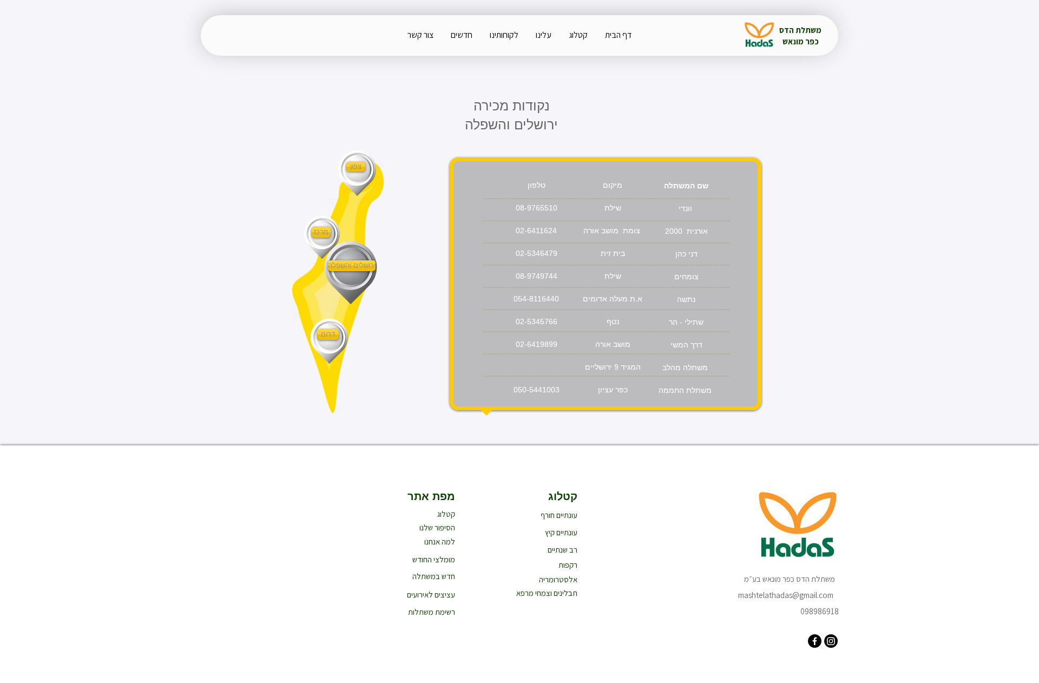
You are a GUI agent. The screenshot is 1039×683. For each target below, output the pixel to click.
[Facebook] (814, 641)
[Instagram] (831, 641)
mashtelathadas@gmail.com (785, 595)
